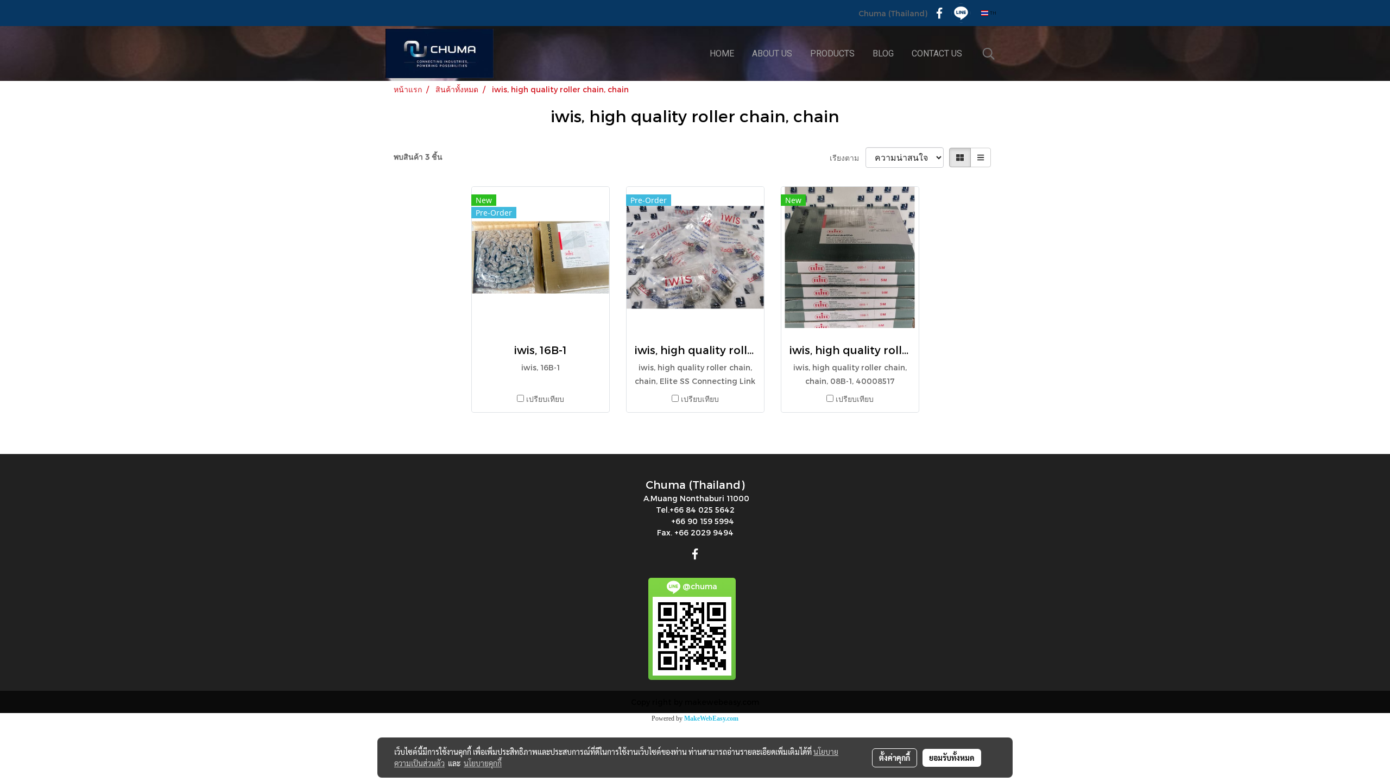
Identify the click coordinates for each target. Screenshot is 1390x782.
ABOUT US (772, 53)
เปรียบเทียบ (545, 398)
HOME (722, 53)
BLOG (883, 53)
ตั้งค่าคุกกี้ (894, 757)
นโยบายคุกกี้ (483, 763)
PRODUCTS (832, 53)
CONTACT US (937, 53)
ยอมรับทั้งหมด (952, 757)
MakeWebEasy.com (711, 718)
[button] (989, 53)
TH (992, 12)
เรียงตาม (847, 157)
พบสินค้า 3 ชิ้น (418, 156)
